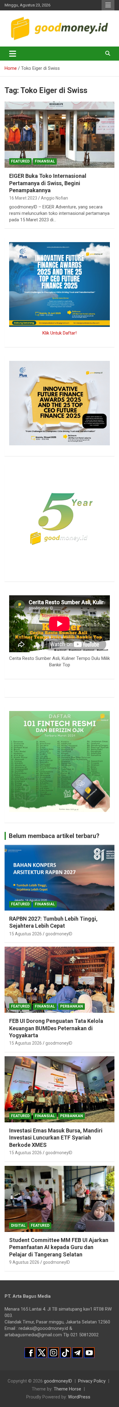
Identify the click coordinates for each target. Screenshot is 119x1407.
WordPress (79, 1397)
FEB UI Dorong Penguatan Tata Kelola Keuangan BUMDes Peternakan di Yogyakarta (56, 1028)
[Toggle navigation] (13, 54)
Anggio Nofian (54, 198)
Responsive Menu (108, 5)
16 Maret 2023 (23, 198)
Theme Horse (67, 1389)
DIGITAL (18, 1225)
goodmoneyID (58, 933)
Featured (20, 161)
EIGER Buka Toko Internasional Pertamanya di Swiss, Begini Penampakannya (47, 183)
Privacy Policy (92, 1381)
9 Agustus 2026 (24, 1262)
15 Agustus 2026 (25, 933)
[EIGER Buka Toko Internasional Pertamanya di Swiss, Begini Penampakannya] (59, 135)
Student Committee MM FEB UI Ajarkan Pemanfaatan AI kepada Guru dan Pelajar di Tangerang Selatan (58, 1247)
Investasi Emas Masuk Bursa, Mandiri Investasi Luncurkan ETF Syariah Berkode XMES (56, 1137)
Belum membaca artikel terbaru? (54, 836)
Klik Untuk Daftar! (59, 333)
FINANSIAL (45, 161)
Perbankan (71, 1006)
